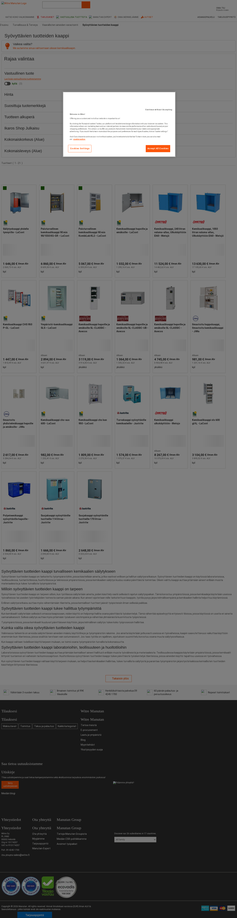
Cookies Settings (80, 148)
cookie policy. (79, 139)
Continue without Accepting (158, 110)
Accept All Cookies (158, 148)
